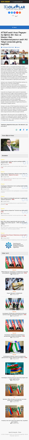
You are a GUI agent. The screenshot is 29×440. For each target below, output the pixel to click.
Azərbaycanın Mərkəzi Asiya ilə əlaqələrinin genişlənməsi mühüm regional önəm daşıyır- (14, 357)
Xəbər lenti (5, 253)
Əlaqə (19, 432)
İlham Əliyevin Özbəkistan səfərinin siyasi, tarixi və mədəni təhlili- (14, 174)
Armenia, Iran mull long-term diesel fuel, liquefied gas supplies (14, 421)
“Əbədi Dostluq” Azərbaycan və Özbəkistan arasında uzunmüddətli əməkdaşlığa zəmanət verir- (14, 272)
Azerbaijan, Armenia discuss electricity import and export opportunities (14, 378)
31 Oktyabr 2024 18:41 (8, 47)
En (14, 376)
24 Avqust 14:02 (5, 189)
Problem (3, 219)
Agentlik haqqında (13, 432)
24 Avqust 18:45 (5, 201)
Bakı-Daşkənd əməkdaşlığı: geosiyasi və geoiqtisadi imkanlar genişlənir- (14, 198)
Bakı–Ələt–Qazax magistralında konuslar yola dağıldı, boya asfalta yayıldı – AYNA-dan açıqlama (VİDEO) (14, 223)
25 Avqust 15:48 (15, 337)
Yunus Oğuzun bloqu (8, 135)
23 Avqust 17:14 (5, 164)
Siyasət (2, 159)
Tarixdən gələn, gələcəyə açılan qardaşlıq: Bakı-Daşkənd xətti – (13, 162)
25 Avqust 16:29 (15, 294)
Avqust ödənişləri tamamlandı (14, 293)
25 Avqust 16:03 (15, 315)
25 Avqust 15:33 (15, 380)
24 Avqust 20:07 (5, 238)
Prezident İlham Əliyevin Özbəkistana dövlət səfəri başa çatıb (14, 235)
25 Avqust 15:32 (15, 401)
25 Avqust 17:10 (15, 274)
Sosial (18, 47)
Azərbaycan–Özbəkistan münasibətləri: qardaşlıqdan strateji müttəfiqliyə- (14, 335)
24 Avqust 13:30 (5, 213)
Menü (15, 27)
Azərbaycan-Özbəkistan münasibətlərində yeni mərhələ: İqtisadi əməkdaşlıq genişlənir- (14, 314)
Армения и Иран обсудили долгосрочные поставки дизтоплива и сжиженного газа (14, 399)
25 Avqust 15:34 (15, 358)
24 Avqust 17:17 (5, 225)
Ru (14, 397)
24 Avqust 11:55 (5, 176)
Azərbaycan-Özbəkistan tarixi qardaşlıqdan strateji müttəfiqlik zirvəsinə (14, 186)
